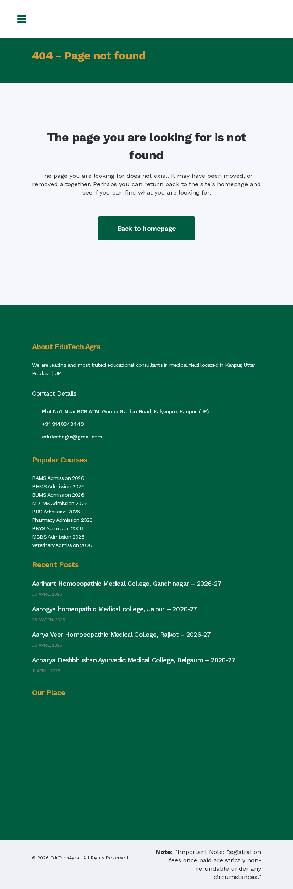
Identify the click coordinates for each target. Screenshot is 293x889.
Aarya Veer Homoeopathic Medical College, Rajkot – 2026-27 (121, 634)
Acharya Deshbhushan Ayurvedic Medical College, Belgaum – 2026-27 (133, 660)
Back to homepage (146, 228)
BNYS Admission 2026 (57, 528)
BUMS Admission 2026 (58, 495)
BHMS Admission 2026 (58, 486)
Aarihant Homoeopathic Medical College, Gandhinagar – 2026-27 (126, 583)
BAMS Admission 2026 (58, 478)
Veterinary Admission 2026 (62, 545)
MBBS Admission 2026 (58, 537)
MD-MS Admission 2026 (59, 503)
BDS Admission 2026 (56, 511)
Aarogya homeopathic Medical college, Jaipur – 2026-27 (114, 609)
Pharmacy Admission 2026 (62, 520)
